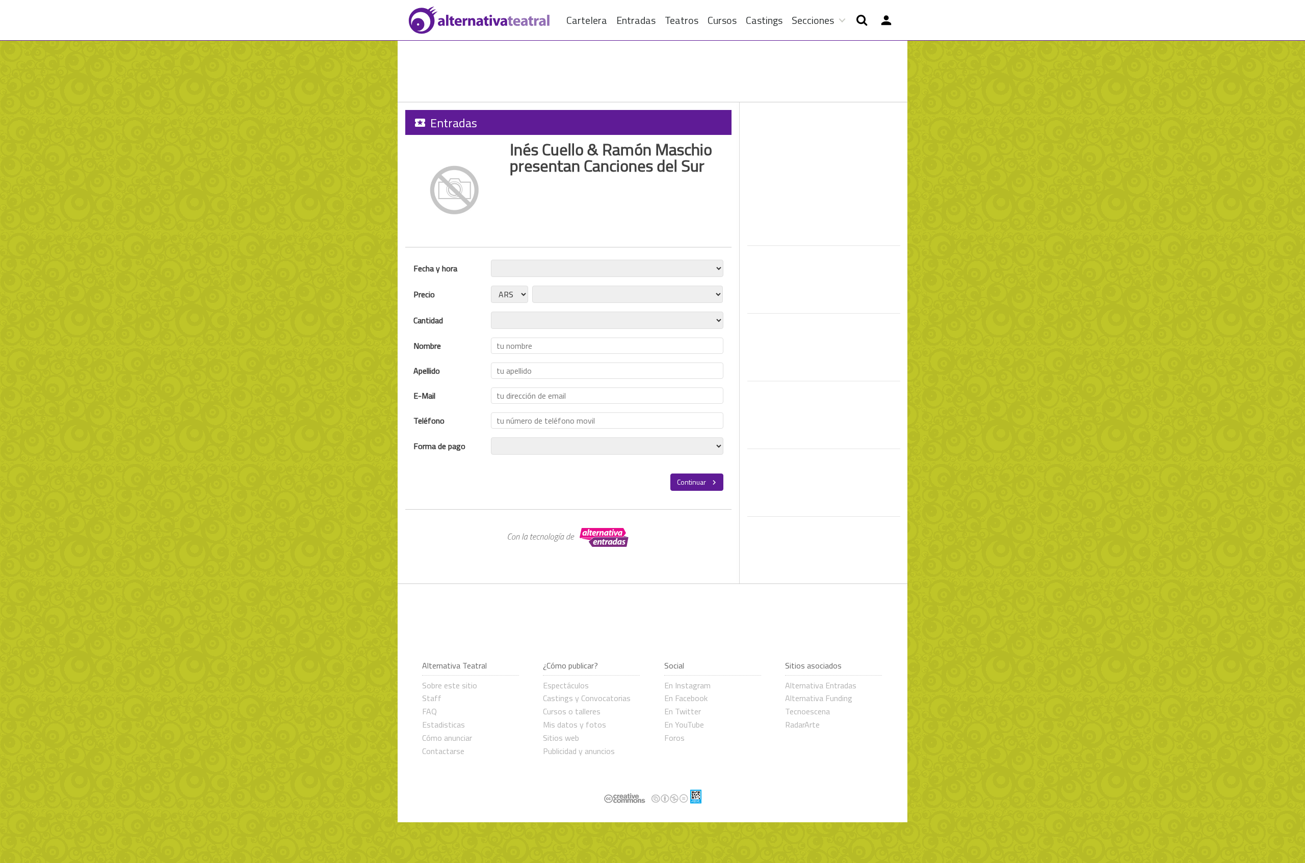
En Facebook (686, 698)
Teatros (681, 20)
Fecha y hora (435, 268)
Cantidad (428, 320)
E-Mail (424, 395)
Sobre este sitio (449, 685)
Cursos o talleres (572, 711)
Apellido (426, 370)
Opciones (886, 20)
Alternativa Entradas (820, 685)
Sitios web (561, 738)
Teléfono (429, 420)
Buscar (861, 20)
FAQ (429, 711)
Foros (674, 738)
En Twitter (682, 711)
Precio (424, 294)
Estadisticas (443, 724)
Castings (764, 20)
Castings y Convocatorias (587, 698)
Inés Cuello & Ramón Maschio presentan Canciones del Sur (611, 157)
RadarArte (802, 724)
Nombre (427, 345)
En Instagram (687, 685)
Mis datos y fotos (574, 724)
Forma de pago (439, 446)
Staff (431, 698)
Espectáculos (566, 685)
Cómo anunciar (447, 738)
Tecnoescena (807, 711)
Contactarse (443, 751)
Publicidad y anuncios (579, 751)
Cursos (722, 20)
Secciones (813, 20)
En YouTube (684, 724)
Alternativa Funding (818, 698)
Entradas (636, 20)
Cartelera (586, 20)
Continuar (692, 482)
